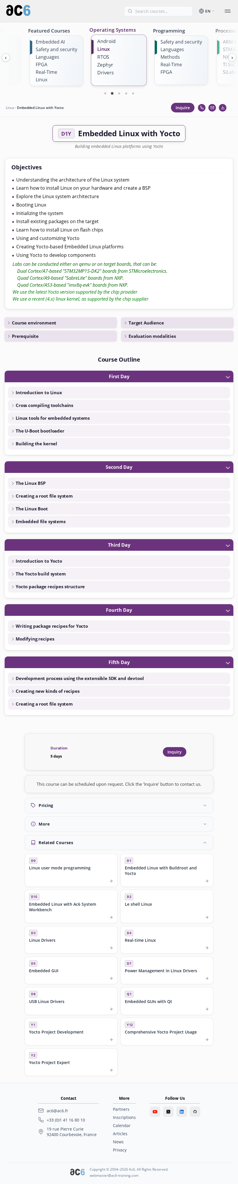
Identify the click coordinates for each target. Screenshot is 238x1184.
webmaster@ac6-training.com (114, 1175)
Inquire (183, 107)
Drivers (105, 72)
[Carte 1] (105, 93)
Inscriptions (124, 1117)
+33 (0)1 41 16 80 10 (66, 1120)
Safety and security (56, 49)
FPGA (41, 64)
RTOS (103, 56)
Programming (169, 30)
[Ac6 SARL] (77, 1173)
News (118, 1141)
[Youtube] (155, 1111)
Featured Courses (49, 30)
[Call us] (201, 108)
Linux (41, 79)
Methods (170, 57)
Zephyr (105, 65)
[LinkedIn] (181, 1111)
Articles (120, 1133)
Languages (47, 57)
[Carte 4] (125, 93)
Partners (121, 1109)
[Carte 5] (132, 93)
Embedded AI (50, 42)
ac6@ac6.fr (57, 1110)
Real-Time (46, 72)
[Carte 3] (119, 93)
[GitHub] (195, 1111)
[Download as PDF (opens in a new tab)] (222, 108)
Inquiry (174, 752)
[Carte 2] (112, 93)
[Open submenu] (227, 11)
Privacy (120, 1150)
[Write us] (212, 108)
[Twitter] (168, 1111)
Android (106, 41)
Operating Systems (112, 29)
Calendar (122, 1125)
